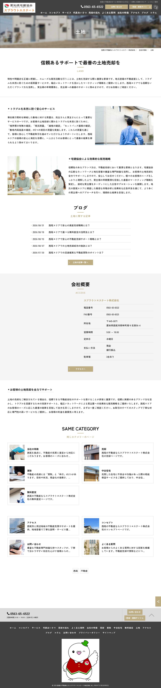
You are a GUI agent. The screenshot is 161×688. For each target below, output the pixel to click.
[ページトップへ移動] (151, 615)
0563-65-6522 (112, 307)
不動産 (84, 570)
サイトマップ (109, 632)
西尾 (75, 570)
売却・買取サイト (139, 7)
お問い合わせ (116, 7)
